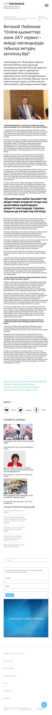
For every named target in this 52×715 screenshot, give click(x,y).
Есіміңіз (8, 578)
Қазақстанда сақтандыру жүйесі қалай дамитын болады (14, 545)
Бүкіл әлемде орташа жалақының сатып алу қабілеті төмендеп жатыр (18, 496)
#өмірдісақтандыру (13, 381)
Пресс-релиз (8, 661)
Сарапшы (7, 698)
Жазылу (9, 595)
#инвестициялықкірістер (34, 381)
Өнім (5, 683)
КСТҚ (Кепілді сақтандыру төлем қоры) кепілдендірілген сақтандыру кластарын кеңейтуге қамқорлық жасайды (15, 520)
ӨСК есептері (8, 668)
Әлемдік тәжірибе (10, 676)
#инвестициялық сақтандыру (18, 387)
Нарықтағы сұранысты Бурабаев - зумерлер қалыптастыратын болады (14, 529)
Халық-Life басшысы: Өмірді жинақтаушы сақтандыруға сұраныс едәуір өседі (13, 538)
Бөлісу (13, 410)
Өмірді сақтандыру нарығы (14, 653)
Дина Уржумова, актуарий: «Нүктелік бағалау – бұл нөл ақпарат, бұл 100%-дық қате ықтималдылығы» (18, 469)
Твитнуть (28, 410)
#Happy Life (8, 691)
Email (7, 586)
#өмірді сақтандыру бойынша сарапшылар (21, 388)
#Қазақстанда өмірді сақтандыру (19, 384)
